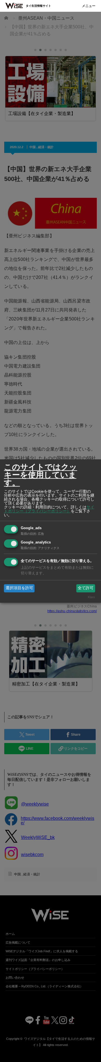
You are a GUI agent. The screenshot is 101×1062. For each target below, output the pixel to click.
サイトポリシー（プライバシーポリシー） (49, 509)
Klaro (91, 597)
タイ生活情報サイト (38, 5)
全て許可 (85, 588)
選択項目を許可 (19, 588)
